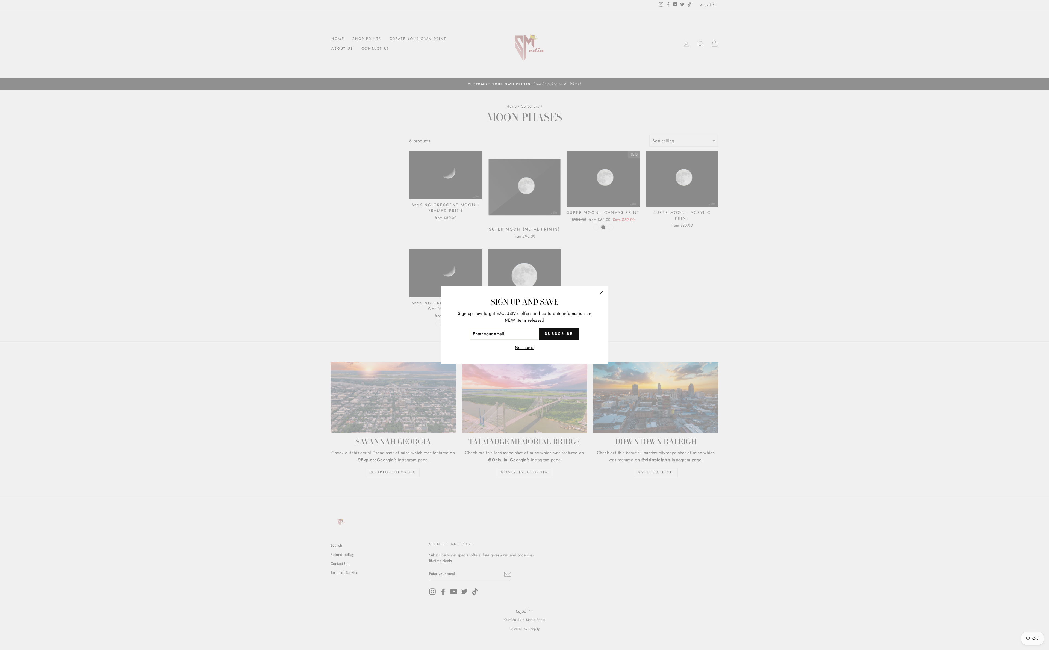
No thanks (524, 347)
